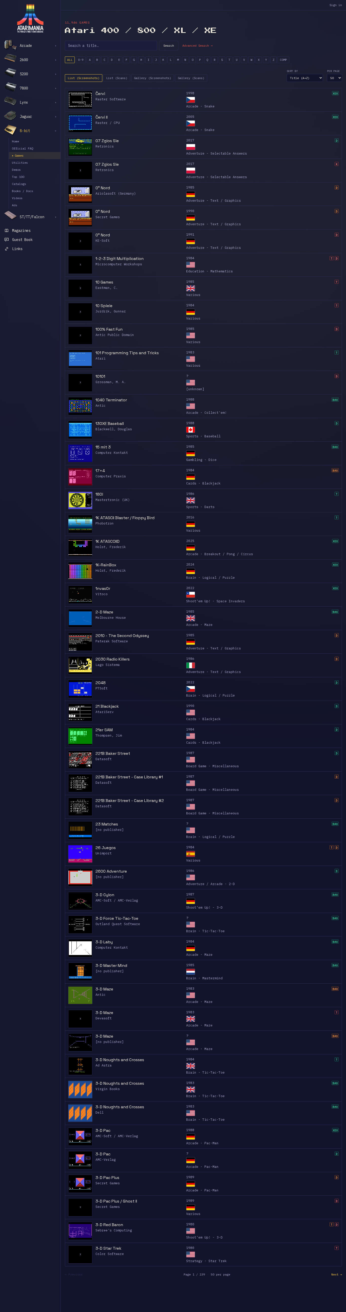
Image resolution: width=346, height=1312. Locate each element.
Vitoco (101, 594)
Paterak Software (111, 641)
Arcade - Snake (200, 106)
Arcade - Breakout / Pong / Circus (219, 554)
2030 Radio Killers (112, 659)
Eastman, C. (106, 288)
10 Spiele (103, 305)
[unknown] (195, 389)
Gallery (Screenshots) (152, 78)
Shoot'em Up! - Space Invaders (215, 601)
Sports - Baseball (203, 436)
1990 (190, 211)
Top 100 (18, 177)
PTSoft (101, 688)
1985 (190, 187)
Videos (17, 198)
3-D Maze (104, 989)
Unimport (103, 853)
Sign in (336, 5)
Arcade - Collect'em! (206, 412)
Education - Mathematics (209, 271)
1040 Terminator (111, 400)
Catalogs (19, 184)
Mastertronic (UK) (112, 500)
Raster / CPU (107, 123)
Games (18, 155)
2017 (190, 140)
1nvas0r (102, 588)
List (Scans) (116, 78)
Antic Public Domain (114, 335)
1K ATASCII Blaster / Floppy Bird (125, 517)
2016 (190, 517)
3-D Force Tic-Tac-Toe (116, 918)
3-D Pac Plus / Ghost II (116, 1201)
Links (17, 249)
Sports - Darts (200, 507)
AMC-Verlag (105, 1159)
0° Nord (102, 188)
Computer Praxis (110, 476)
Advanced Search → (197, 45)
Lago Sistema (107, 665)
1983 (190, 352)
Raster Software (110, 99)
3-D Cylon (104, 894)
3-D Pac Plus (107, 1177)
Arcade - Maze (199, 625)
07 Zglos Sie (107, 140)
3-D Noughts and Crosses (119, 1059)
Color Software (109, 1254)
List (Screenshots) (84, 78)
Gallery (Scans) (191, 78)
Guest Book (22, 239)
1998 (190, 93)
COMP (283, 60)
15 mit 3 (103, 447)
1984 (190, 258)
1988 (190, 399)
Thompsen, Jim (108, 735)
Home (15, 141)
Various (193, 295)
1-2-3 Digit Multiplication (119, 258)
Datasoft (103, 759)
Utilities (20, 162)
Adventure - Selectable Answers (216, 153)
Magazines (21, 230)
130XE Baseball (109, 423)
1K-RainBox (105, 565)
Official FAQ (22, 148)
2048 (100, 682)
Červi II (101, 117)
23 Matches (106, 824)
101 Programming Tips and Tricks (127, 352)
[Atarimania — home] (30, 18)
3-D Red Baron (109, 1224)
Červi (100, 93)
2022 (190, 588)
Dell (99, 1112)
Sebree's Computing (113, 1230)
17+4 (100, 470)
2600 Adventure (111, 871)
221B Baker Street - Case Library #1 (129, 777)
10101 (100, 376)
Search (168, 45)
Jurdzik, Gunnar (110, 311)
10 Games (104, 282)
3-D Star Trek (108, 1248)
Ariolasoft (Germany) (115, 193)
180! (99, 494)
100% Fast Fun (109, 329)
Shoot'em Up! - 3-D (204, 907)
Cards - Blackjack (203, 483)
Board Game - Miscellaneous (212, 766)
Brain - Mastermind (204, 978)
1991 (190, 234)
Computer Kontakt (111, 453)
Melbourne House (110, 617)
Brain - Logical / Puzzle (210, 577)
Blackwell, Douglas (113, 429)
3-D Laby (104, 942)
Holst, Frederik (110, 547)
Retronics (104, 146)
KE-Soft (102, 240)
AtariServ (104, 712)
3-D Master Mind (111, 965)
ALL (69, 60)
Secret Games (107, 217)
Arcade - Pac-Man (202, 1143)
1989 (190, 1177)
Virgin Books (107, 1089)
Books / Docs (22, 191)
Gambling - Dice (201, 460)
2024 (190, 564)
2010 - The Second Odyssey (122, 635)
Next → (336, 1274)
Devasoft (103, 1018)
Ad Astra (103, 1065)
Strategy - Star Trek (206, 1261)
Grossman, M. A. (110, 382)
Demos (16, 170)
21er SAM (104, 730)
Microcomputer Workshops (118, 264)
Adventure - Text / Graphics (213, 200)
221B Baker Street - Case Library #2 (129, 800)
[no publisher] (109, 830)
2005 (190, 117)
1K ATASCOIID (107, 541)
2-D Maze (104, 612)
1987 (190, 753)
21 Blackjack (107, 706)
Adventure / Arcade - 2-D (210, 884)
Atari (100, 358)
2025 (190, 541)
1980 (190, 1224)
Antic (100, 405)
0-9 (80, 60)
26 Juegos (105, 847)
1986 (190, 494)
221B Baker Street (112, 753)
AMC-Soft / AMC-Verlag (116, 900)
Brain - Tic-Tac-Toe (205, 931)
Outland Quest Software (117, 924)
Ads (14, 205)
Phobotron (104, 523)
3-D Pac (102, 1130)
